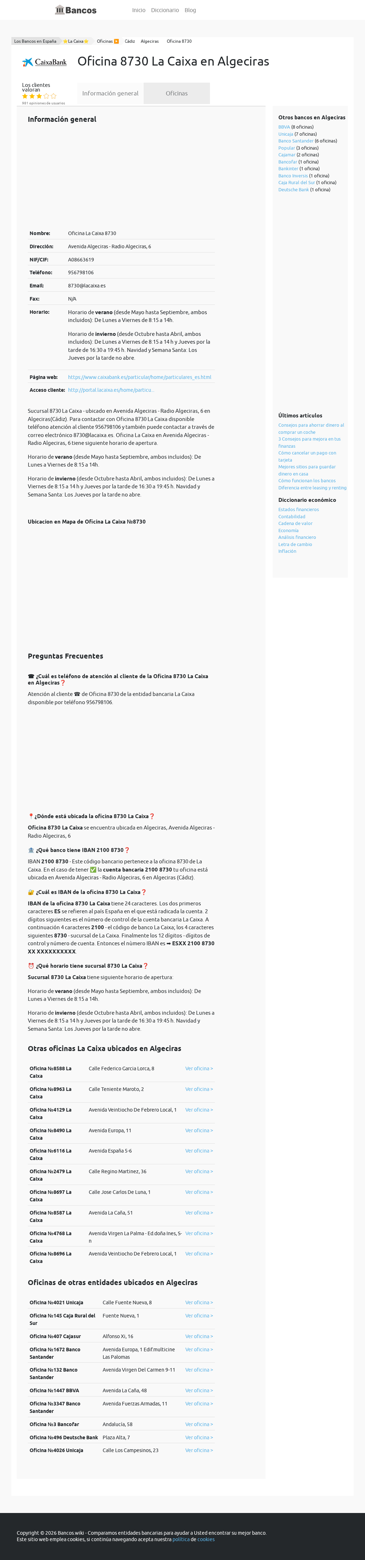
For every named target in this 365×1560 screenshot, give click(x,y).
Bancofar (287, 162)
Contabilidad (291, 516)
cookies (206, 1539)
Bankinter (288, 168)
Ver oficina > (199, 1068)
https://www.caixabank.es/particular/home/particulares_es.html (139, 377)
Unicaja (285, 134)
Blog (190, 10)
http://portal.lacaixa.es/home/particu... (111, 390)
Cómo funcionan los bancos (307, 480)
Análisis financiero (297, 537)
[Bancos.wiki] (75, 10)
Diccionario (165, 10)
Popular (286, 148)
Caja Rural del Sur (296, 182)
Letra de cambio (295, 544)
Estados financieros (298, 509)
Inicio (138, 10)
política (181, 1539)
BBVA (284, 127)
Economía (288, 530)
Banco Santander (296, 141)
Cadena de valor (295, 523)
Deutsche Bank (293, 189)
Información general (110, 93)
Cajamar (286, 154)
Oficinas (177, 93)
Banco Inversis (293, 175)
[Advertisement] (121, 176)
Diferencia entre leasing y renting (312, 487)
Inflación (287, 551)
